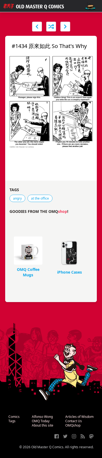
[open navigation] (90, 6)
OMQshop (73, 425)
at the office (40, 198)
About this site (42, 425)
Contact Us (73, 421)
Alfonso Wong (42, 416)
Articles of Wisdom (79, 416)
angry (17, 198)
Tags (12, 421)
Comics (14, 416)
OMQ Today (41, 421)
